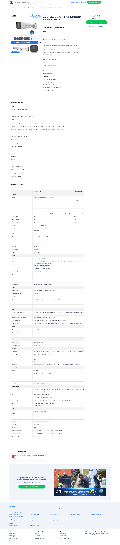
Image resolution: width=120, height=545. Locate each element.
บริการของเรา (37, 535)
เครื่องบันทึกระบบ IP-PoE (34, 508)
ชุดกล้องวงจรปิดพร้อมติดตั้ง (15, 512)
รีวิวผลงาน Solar (63, 535)
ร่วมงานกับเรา (12, 542)
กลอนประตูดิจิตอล (12, 520)
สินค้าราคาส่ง (39, 5)
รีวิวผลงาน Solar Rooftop (65, 538)
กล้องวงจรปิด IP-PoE (21, 8)
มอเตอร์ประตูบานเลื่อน (34, 520)
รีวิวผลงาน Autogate (64, 537)
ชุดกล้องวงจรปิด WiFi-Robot (96, 514)
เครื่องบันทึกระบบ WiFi (54, 510)
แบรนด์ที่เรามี (11, 540)
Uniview (45, 14)
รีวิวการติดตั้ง (47, 5)
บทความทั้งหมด (63, 533)
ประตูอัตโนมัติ (25, 5)
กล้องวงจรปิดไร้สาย (13, 510)
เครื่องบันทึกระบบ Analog (55, 508)
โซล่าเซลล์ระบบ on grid (34, 525)
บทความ (54, 5)
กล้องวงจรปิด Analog (13, 508)
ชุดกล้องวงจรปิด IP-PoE (55, 514)
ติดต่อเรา (36, 533)
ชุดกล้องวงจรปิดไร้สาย (34, 514)
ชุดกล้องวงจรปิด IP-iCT (14, 514)
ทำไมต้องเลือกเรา (12, 535)
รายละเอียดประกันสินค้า (39, 537)
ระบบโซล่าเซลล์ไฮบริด (13, 525)
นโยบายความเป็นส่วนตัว (14, 538)
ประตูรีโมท (11, 519)
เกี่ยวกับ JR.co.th (12, 533)
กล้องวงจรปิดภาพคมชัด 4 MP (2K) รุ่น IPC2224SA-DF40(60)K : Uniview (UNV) (46, 8)
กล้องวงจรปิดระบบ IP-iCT (96, 508)
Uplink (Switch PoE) (74, 510)
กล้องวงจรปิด (17, 5)
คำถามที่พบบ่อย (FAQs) (39, 538)
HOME (12, 8)
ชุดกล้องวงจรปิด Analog (75, 514)
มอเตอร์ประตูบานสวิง (54, 520)
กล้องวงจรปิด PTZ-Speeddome (36, 510)
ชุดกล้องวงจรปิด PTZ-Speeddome (16, 516)
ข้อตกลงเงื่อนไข (12, 537)
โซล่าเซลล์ (32, 5)
